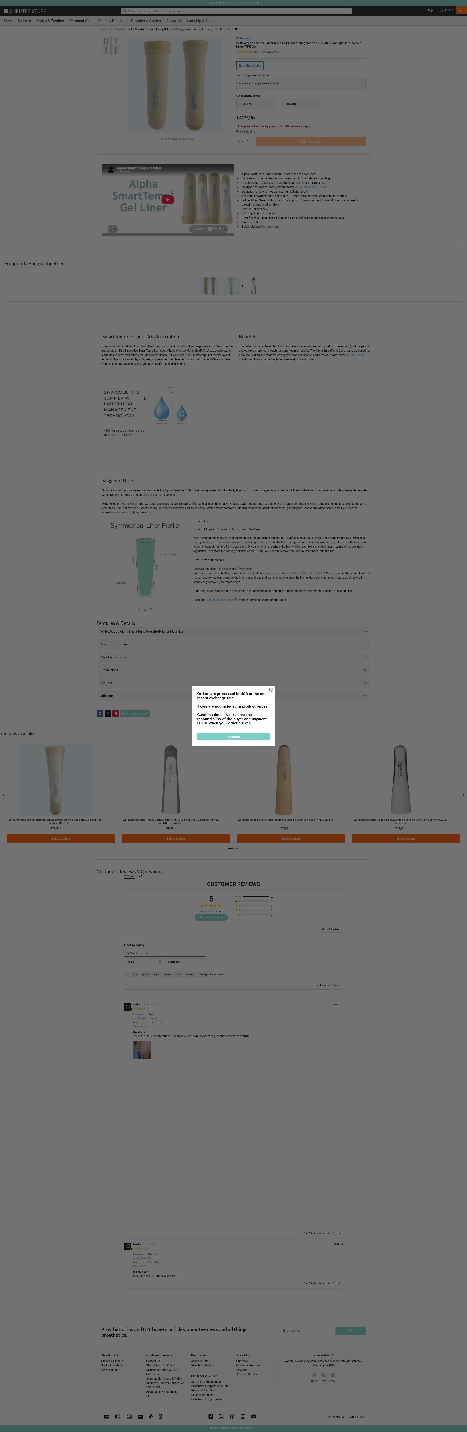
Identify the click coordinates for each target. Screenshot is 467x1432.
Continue (233, 737)
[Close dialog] (271, 689)
